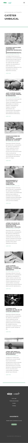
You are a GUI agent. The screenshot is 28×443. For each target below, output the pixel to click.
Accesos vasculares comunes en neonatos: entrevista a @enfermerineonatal (14, 50)
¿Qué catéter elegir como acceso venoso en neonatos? (13, 94)
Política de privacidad (14, 400)
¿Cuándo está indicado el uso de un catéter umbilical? (14, 310)
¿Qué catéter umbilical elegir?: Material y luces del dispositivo (13, 267)
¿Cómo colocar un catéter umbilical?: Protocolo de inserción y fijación (13, 225)
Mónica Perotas (10, 97)
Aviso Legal (14, 398)
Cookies (14, 403)
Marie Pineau (10, 355)
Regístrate (14, 424)
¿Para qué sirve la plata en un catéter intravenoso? (13, 353)
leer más (8, 73)
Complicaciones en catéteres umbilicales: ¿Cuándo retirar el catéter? (14, 138)
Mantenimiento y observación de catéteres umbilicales (12, 182)
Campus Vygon (10, 54)
